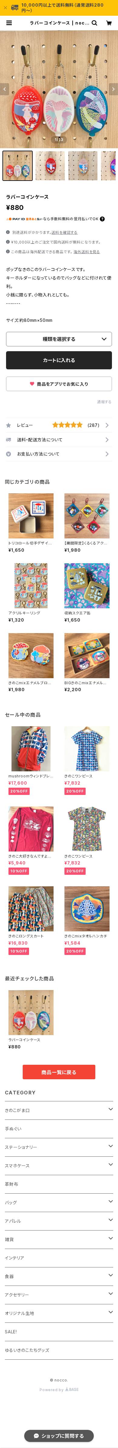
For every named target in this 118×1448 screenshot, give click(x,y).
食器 (9, 1276)
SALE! (11, 1331)
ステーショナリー (21, 1147)
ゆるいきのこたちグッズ (27, 1350)
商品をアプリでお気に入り (62, 384)
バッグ (11, 1202)
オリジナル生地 (19, 1313)
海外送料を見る (87, 252)
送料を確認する (64, 232)
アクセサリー (17, 1294)
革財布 (11, 1184)
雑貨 (9, 1239)
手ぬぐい (13, 1128)
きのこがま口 (17, 1110)
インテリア (15, 1257)
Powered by (52, 1390)
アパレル (13, 1221)
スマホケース (17, 1165)
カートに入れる (59, 360)
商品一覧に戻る (59, 1072)
